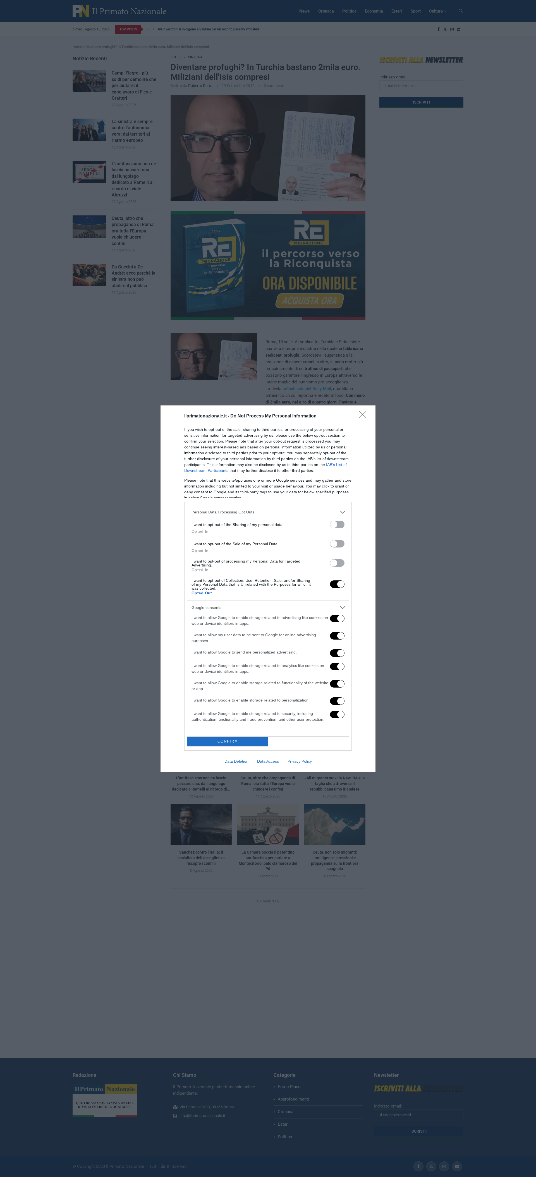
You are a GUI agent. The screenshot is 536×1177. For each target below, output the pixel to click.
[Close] (364, 416)
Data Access (268, 761)
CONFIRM (227, 741)
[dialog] (268, 588)
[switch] (337, 524)
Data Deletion (236, 761)
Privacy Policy (300, 761)
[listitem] (268, 512)
